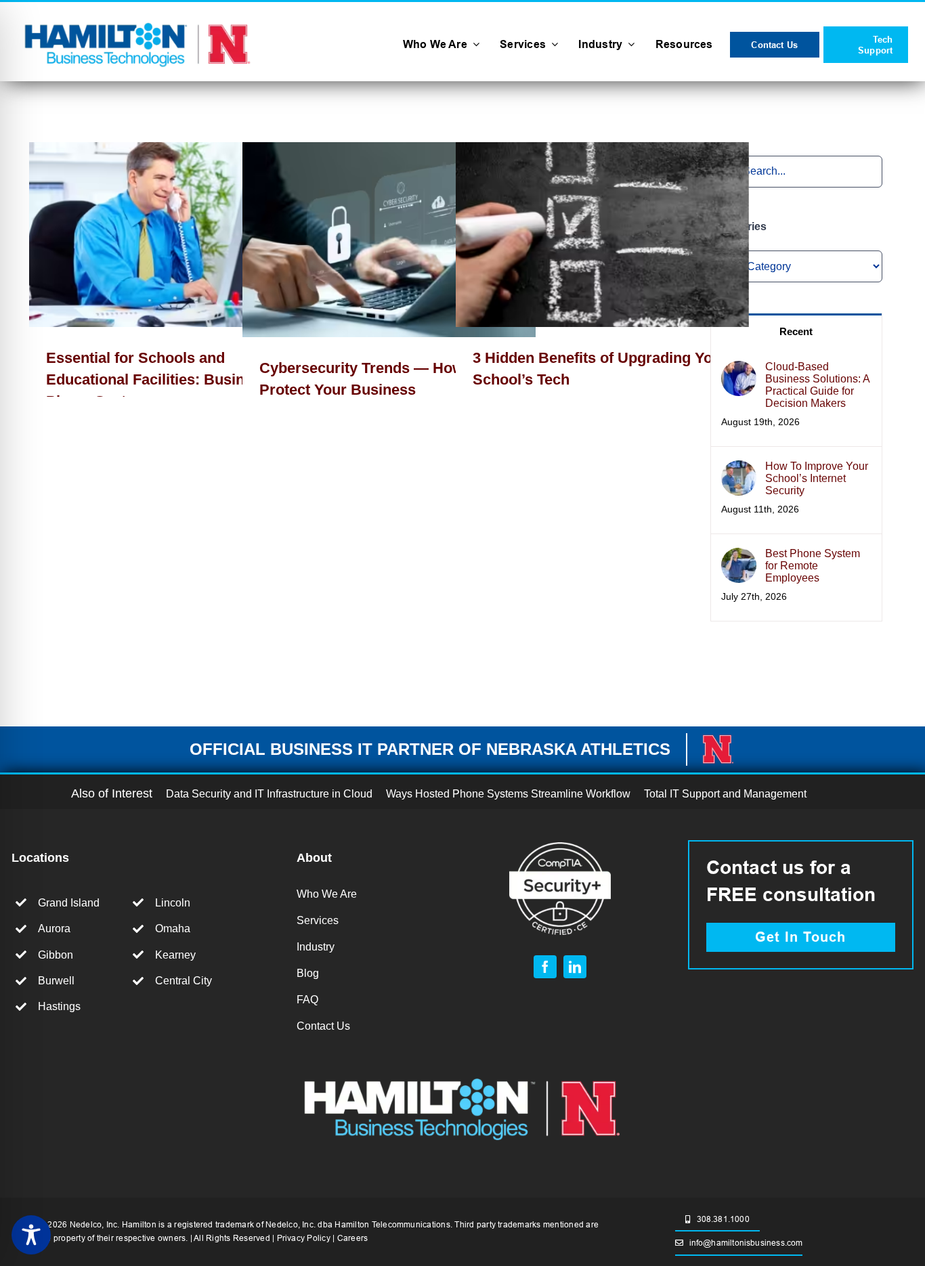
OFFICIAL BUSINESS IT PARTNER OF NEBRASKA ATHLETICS (430, 749)
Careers (352, 1238)
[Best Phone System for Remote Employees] (738, 558)
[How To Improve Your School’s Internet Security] (738, 471)
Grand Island (69, 903)
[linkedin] (574, 966)
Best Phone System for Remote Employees (812, 566)
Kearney (175, 955)
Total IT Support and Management (725, 794)
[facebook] (545, 966)
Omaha (172, 928)
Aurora (54, 928)
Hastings (59, 1006)
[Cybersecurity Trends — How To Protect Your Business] (389, 240)
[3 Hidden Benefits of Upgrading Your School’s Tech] (602, 235)
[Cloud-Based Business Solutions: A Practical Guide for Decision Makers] (738, 371)
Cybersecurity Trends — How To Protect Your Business (369, 240)
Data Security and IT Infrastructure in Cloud (269, 794)
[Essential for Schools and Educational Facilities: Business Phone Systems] (175, 235)
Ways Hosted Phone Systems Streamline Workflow (508, 794)
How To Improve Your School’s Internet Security (816, 478)
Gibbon (55, 955)
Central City (183, 980)
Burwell (56, 980)
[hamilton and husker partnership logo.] (462, 1073)
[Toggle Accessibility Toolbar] (31, 1235)
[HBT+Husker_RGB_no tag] (138, 20)
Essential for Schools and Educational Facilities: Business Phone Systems (156, 234)
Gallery (195, 234)
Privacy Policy (303, 1238)
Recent (796, 331)
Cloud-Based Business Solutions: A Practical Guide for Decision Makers (817, 385)
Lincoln (172, 903)
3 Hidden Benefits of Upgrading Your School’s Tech (582, 234)
